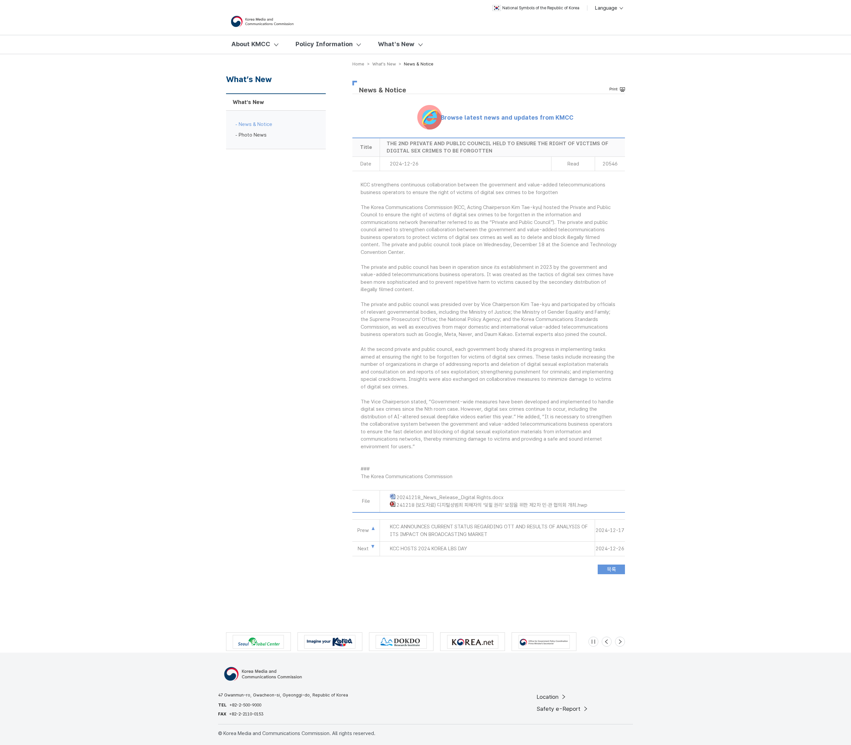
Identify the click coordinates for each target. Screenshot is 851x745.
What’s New (248, 102)
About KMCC (250, 44)
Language (607, 8)
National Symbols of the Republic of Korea (540, 8)
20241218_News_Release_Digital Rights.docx (450, 497)
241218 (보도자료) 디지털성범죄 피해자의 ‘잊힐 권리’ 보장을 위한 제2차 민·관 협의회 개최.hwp (492, 505)
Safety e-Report (559, 708)
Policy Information (324, 44)
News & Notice (255, 124)
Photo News (253, 135)
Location (548, 696)
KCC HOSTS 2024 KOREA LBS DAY (428, 549)
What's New (396, 44)
